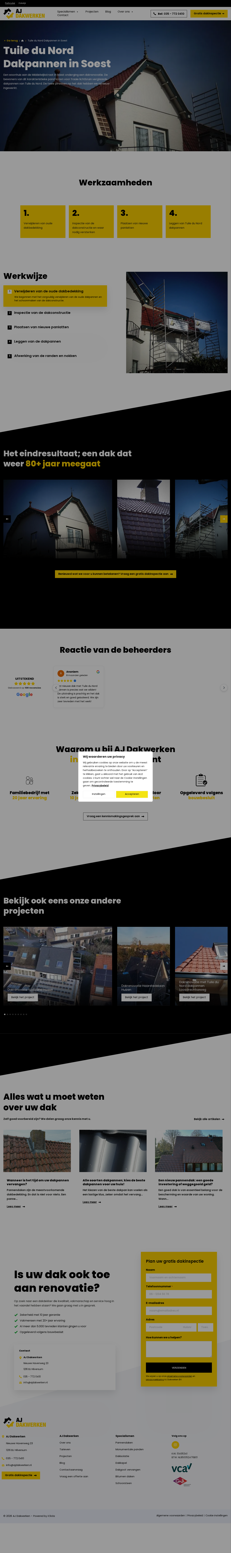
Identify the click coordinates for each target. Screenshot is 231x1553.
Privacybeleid (100, 786)
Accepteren (132, 794)
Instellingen (98, 794)
